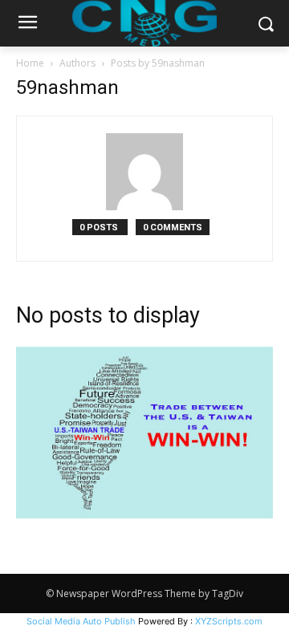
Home (30, 63)
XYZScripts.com (229, 621)
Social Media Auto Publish (81, 621)
